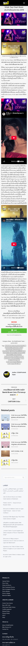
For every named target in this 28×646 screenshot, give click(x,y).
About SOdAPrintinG (7, 625)
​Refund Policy (6, 611)
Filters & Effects (6, 585)
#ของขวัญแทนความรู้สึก (7, 351)
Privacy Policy (6, 613)
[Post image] (5, 417)
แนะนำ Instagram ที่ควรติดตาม (14, 363)
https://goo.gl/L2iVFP (18, 318)
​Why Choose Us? (6, 627)
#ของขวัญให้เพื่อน (10, 354)
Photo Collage (6, 593)
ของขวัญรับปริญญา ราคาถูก (18, 358)
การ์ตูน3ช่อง (14, 460)
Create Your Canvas (7, 603)
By (18, 341)
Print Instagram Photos (8, 589)
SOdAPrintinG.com (8, 358)
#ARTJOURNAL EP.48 (17, 451)
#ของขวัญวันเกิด (9, 349)
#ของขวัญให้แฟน (18, 354)
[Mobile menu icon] (24, 3)
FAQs (3, 617)
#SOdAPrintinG (9, 345)
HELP (3, 615)
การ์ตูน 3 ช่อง (14, 433)
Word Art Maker (6, 595)
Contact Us (5, 629)
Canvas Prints (5, 581)
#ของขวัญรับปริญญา (22, 345)
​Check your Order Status (8, 607)
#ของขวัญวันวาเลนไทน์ (9, 313)
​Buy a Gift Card (6, 605)
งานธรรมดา (11, 360)
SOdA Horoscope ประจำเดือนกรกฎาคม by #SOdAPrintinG (19, 443)
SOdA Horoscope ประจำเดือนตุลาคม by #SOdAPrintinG (19, 416)
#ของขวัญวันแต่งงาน (18, 349)
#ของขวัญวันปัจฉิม (9, 347)
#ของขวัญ (15, 345)
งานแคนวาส (17, 360)
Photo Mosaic (6, 591)
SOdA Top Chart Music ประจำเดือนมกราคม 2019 (14, 356)
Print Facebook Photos (8, 587)
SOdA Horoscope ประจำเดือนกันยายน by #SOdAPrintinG (19, 425)
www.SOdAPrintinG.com (14, 324)
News (9, 341)
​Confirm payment (7, 609)
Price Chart (5, 583)
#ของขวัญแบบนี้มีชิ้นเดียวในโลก (14, 326)
